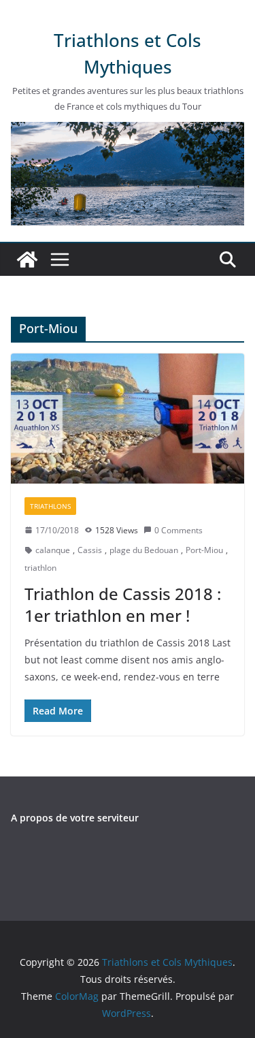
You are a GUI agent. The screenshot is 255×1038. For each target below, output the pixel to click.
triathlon (40, 567)
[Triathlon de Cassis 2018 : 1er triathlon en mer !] (127, 418)
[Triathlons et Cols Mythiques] (27, 259)
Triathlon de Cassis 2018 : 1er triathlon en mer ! (122, 604)
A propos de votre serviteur (75, 817)
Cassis (90, 550)
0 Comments (178, 530)
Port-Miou (204, 550)
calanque (52, 550)
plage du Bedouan (143, 550)
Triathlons (50, 506)
